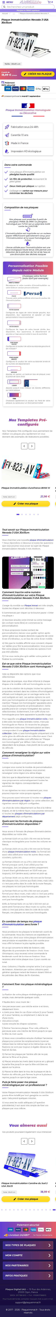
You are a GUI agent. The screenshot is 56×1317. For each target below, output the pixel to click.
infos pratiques (16, 1275)
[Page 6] (38, 514)
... (14, 13)
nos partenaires (16, 1265)
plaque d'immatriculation (42, 540)
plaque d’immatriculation (22, 923)
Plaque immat (31, 605)
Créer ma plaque (28, 503)
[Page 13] (50, 1209)
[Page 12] (46, 1209)
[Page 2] (22, 514)
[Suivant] (32, 446)
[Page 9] (34, 1209)
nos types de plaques (20, 1245)
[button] (28, 573)
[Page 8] (30, 1209)
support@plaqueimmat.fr (28, 1302)
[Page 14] (54, 1209)
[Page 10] (38, 1209)
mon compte (14, 1255)
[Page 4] (30, 514)
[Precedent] (24, 446)
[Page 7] (26, 1209)
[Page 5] (34, 514)
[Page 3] (26, 514)
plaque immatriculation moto (22, 851)
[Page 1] (18, 514)
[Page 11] (42, 1209)
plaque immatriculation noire (33, 719)
